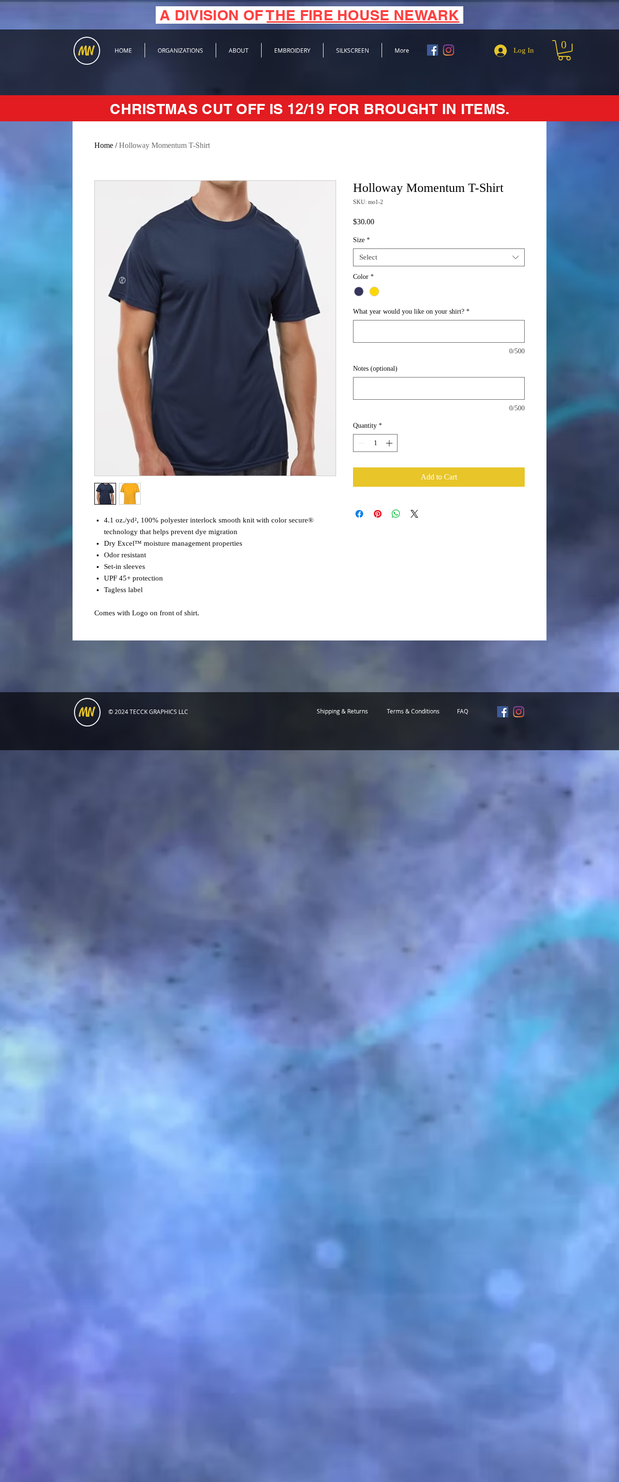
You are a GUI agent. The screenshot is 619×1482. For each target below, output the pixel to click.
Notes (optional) (375, 368)
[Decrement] (360, 443)
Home (103, 145)
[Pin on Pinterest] (377, 514)
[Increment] (390, 443)
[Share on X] (414, 514)
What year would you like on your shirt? (411, 311)
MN (86, 712)
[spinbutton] (375, 443)
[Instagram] (448, 50)
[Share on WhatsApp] (396, 514)
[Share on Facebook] (359, 514)
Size (361, 240)
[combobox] (439, 257)
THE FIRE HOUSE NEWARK (362, 15)
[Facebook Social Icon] (432, 50)
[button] (564, 50)
